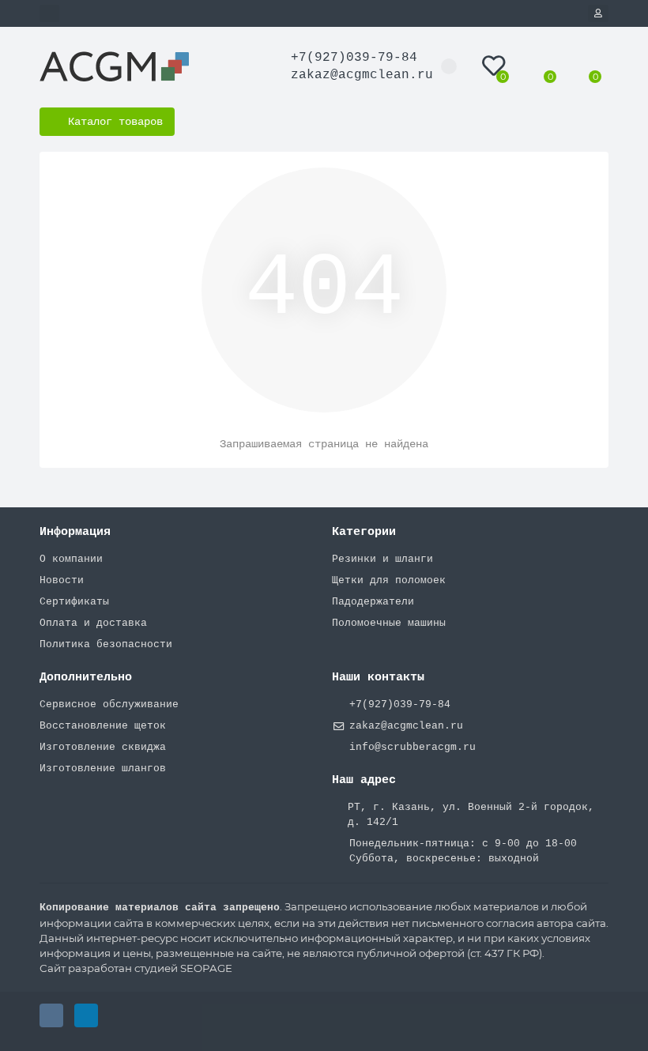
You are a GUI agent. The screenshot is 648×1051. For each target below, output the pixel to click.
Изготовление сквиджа (103, 747)
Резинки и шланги (382, 559)
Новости (62, 580)
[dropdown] (49, 13)
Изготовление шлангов (103, 768)
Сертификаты (74, 602)
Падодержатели (373, 602)
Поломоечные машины (389, 623)
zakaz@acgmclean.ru (362, 75)
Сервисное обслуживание (109, 704)
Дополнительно (86, 677)
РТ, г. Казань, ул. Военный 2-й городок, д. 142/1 (471, 814)
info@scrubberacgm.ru (412, 747)
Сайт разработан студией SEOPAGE (136, 968)
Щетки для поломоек (389, 580)
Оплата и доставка (93, 623)
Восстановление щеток (103, 726)
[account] (598, 13)
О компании (71, 559)
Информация (75, 532)
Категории (364, 532)
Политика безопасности (106, 644)
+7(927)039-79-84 (354, 58)
